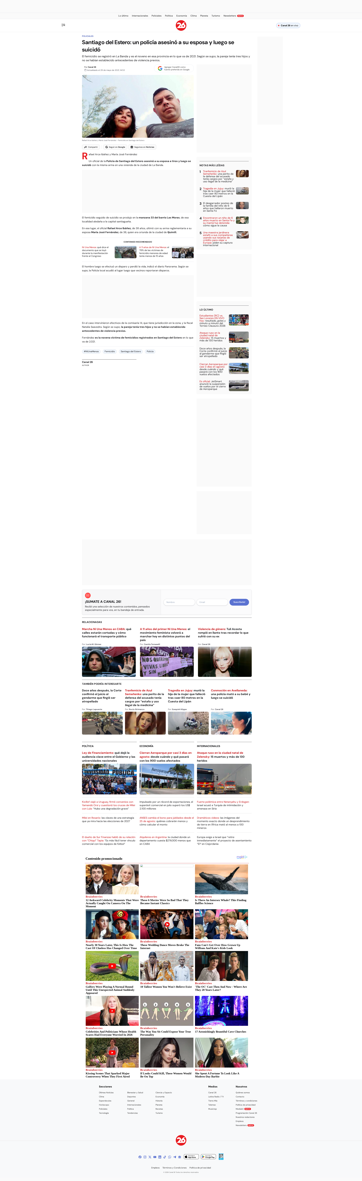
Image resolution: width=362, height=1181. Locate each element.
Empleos (240, 1121)
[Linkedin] (159, 1157)
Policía (150, 351)
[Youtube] (154, 1157)
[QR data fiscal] (221, 1159)
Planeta (159, 1105)
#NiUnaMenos (91, 351)
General (130, 1100)
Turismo (159, 1113)
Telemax (212, 1105)
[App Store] (191, 1157)
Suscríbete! (239, 602)
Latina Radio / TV (216, 1096)
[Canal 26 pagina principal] (181, 30)
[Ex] (149, 1157)
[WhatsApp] (169, 1157)
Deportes (131, 1096)
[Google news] (179, 1157)
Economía (146, 746)
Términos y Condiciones (174, 1167)
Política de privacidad (246, 1105)
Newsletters (244, 1125)
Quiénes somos (243, 1092)
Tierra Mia (212, 1100)
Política (88, 746)
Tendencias (132, 1113)
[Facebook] (140, 1157)
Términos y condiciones (246, 1100)
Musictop (212, 1109)
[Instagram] (145, 1157)
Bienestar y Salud (135, 1092)
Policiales (87, 36)
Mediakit (243, 1109)
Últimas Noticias (106, 1092)
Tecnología (104, 1113)
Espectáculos (105, 1100)
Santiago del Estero (131, 351)
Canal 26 (92, 67)
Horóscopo (104, 1105)
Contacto (240, 1096)
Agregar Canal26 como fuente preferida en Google (176, 68)
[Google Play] (208, 1157)
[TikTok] (164, 1157)
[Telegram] (174, 1157)
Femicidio (110, 351)
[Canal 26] (181, 1140)
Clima (101, 1096)
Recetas (159, 1109)
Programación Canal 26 (246, 1113)
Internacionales (208, 746)
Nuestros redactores (245, 1117)
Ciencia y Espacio (164, 1092)
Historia (159, 1100)
